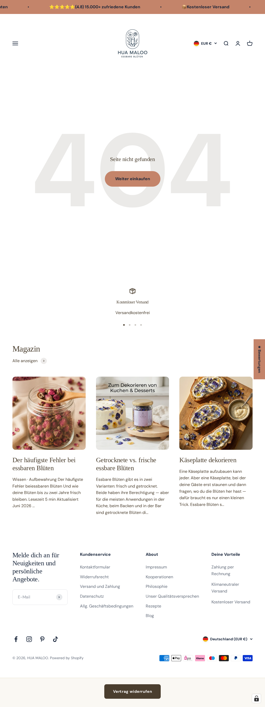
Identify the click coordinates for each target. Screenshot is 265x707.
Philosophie (156, 586)
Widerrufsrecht (94, 577)
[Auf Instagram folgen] (29, 639)
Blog (150, 615)
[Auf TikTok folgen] (55, 639)
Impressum (156, 567)
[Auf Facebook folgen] (15, 639)
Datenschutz (92, 596)
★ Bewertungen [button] (259, 359)
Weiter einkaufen (132, 178)
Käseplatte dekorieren (207, 460)
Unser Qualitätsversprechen (172, 596)
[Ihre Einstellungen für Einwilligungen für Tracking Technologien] (256, 698)
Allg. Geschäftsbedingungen (106, 606)
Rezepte (153, 606)
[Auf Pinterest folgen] (42, 639)
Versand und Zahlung (100, 586)
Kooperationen (159, 577)
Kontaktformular (95, 567)
